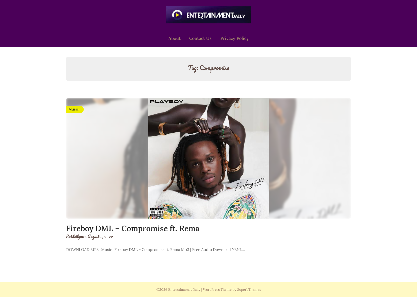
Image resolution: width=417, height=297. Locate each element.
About (174, 38)
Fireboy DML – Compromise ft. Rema (133, 228)
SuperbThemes (249, 289)
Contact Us (200, 38)
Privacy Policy (234, 38)
